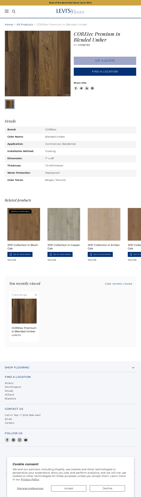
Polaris (9, 383)
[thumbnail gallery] (9, 104)
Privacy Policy (30, 479)
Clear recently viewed (118, 283)
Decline (107, 488)
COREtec (84, 45)
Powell (9, 390)
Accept (68, 488)
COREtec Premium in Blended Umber (24, 329)
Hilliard (9, 394)
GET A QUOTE (105, 60)
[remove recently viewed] (35, 295)
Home (9, 24)
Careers (9, 422)
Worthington (13, 386)
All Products (25, 24)
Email (8, 419)
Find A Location (105, 71)
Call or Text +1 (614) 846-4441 (23, 415)
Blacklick (10, 398)
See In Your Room (22, 254)
